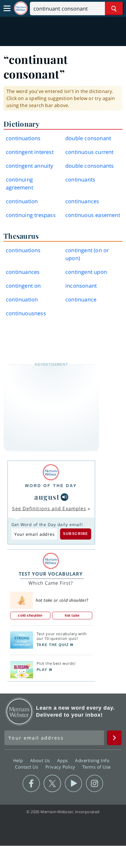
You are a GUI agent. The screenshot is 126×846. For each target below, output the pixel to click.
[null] (64, 497)
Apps (63, 760)
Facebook (31, 783)
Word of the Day (51, 485)
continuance (80, 299)
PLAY (42, 670)
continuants (80, 179)
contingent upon (86, 271)
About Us (41, 760)
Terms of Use (96, 767)
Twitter (52, 783)
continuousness (26, 313)
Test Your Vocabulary (51, 574)
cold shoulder (30, 615)
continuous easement (92, 214)
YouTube (73, 783)
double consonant (88, 138)
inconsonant (81, 285)
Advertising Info (93, 760)
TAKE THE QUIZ (53, 645)
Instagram (94, 783)
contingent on (23, 285)
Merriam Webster (19, 711)
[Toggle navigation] (7, 8)
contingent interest (30, 151)
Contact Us (27, 767)
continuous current (89, 151)
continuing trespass (31, 214)
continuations (23, 138)
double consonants (89, 165)
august (46, 496)
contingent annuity (29, 165)
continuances (82, 201)
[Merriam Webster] (51, 472)
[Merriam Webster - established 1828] (21, 8)
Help (19, 760)
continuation (22, 201)
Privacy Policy (61, 767)
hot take (72, 615)
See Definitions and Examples (49, 508)
